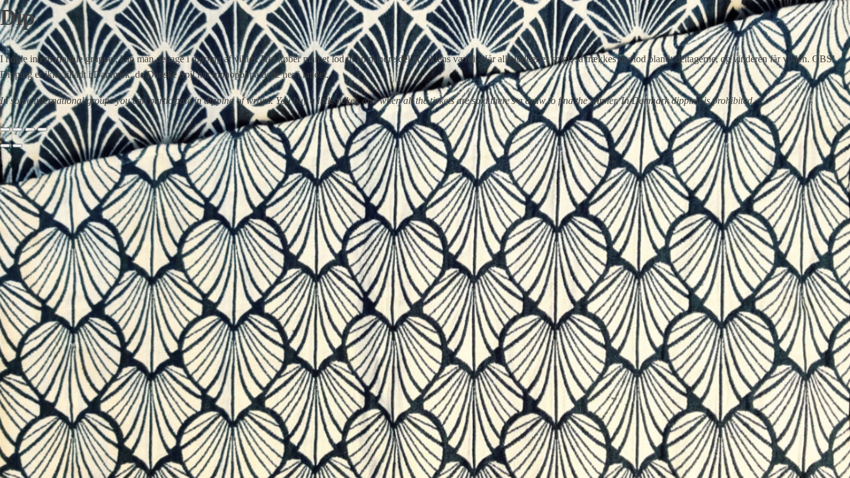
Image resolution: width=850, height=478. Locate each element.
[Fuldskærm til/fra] (17, 129)
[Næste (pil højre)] (17, 146)
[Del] (30, 129)
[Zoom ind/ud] (5, 129)
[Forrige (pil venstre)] (5, 146)
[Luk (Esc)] (42, 129)
